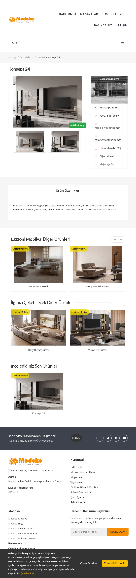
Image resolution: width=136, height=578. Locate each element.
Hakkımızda (76, 467)
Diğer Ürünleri (106, 156)
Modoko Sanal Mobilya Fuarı (22, 533)
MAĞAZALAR (89, 14)
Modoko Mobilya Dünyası (21, 538)
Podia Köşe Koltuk (38, 286)
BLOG (105, 14)
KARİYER (119, 14)
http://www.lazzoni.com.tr (108, 139)
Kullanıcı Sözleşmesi (80, 492)
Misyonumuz (77, 477)
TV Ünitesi (39, 57)
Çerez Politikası (27, 573)
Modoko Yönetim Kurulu (83, 472)
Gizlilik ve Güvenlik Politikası (84, 487)
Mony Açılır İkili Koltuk (97, 286)
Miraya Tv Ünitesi (97, 350)
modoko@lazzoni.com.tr (107, 127)
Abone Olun (118, 531)
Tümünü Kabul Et (115, 563)
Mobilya (12, 57)
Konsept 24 (38, 413)
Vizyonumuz (76, 482)
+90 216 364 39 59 (109, 115)
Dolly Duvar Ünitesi (38, 350)
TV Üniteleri (25, 57)
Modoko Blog (15, 523)
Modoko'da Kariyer (18, 518)
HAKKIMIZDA (68, 14)
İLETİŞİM (122, 25)
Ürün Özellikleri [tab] (68, 190)
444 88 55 (13, 491)
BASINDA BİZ (103, 25)
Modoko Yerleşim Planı (20, 528)
